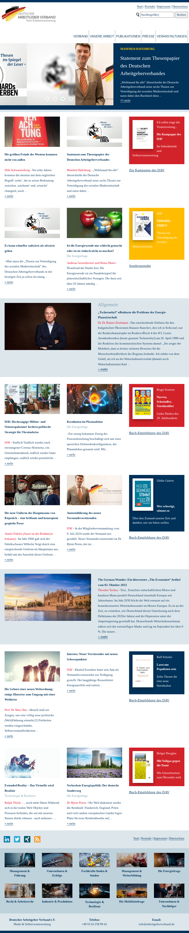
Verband (80, 36)
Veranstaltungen (172, 36)
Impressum (163, 6)
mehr (125, 100)
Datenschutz (180, 6)
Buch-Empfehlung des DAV (149, 433)
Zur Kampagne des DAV (147, 170)
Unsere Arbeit (102, 36)
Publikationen (128, 36)
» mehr (9, 196)
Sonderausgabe (140, 266)
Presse (148, 36)
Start (140, 6)
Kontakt (150, 6)
